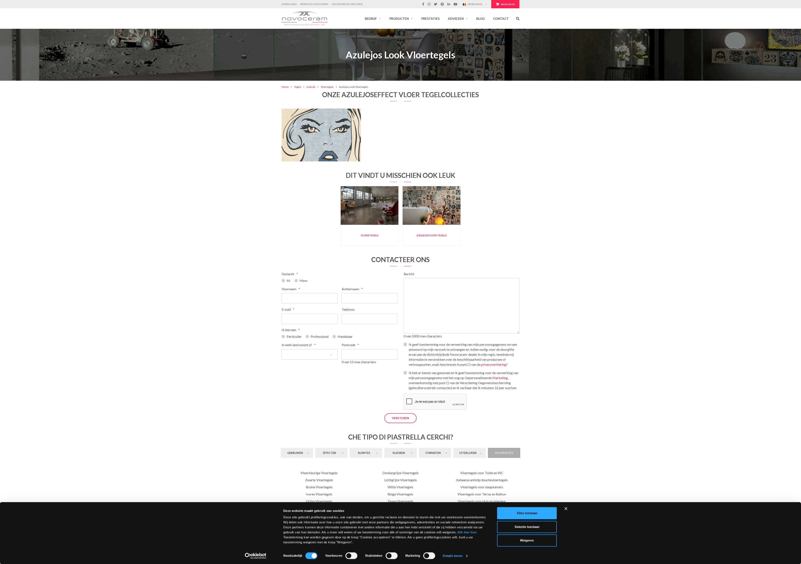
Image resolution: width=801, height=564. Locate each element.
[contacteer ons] (334, 117)
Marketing (500, 378)
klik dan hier (467, 532)
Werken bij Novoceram (314, 4)
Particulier (294, 336)
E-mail (288, 309)
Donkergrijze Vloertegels (400, 473)
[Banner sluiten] (565, 508)
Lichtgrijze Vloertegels (400, 480)
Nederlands (474, 4)
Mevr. (304, 281)
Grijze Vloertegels (319, 501)
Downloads (289, 4)
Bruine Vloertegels (319, 487)
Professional (320, 336)
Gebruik (310, 86)
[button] (373, 18)
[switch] (351, 555)
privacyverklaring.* (494, 364)
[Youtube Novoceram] (455, 4)
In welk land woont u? (299, 345)
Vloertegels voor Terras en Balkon (481, 494)
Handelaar (345, 336)
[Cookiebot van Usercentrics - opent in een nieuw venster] (255, 556)
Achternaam (352, 289)
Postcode (350, 345)
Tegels (297, 86)
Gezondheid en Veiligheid (347, 4)
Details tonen (452, 556)
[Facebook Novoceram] (423, 4)
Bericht (409, 274)
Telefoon (348, 309)
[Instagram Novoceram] (429, 4)
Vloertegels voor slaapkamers (481, 487)
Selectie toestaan (527, 527)
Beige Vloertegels (400, 494)
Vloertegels (327, 86)
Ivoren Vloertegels (319, 494)
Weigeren (527, 540)
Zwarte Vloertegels (319, 480)
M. (289, 281)
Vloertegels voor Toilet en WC (481, 473)
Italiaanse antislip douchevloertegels (482, 480)
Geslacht (290, 274)
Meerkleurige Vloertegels (319, 473)
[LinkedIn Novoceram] (449, 4)
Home (285, 86)
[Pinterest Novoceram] (442, 4)
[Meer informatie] (321, 117)
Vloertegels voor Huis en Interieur (482, 501)
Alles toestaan (527, 513)
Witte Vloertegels (400, 487)
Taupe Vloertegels (400, 501)
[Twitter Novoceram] (435, 4)
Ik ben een (291, 330)
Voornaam (291, 289)
